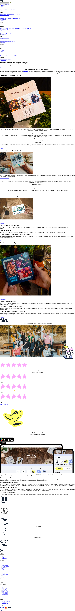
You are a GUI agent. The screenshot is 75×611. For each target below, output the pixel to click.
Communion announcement (27, 55)
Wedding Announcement (6, 595)
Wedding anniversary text (4, 29)
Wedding (2, 20)
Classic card (4, 589)
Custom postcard (2, 9)
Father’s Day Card (5, 592)
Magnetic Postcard (14, 9)
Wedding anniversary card (4, 24)
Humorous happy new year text (10, 41)
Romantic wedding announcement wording (25, 28)
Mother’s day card (3, 54)
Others (2, 51)
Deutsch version (4, 558)
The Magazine (2, 50)
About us (3, 572)
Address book (4, 563)
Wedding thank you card (22, 24)
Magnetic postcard (5, 588)
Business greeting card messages (7, 597)
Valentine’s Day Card (5, 593)
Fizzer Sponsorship (5, 574)
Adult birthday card (3, 14)
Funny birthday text (3, 18)
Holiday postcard (8, 9)
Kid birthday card (17, 14)
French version (4, 556)
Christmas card (6, 38)
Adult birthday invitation (10, 14)
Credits (7, 4)
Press (3, 569)
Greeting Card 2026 (5, 594)
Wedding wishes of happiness (13, 24)
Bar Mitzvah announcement (18, 55)
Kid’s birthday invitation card (4, 15)
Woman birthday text (16, 18)
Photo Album (3, 42)
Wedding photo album (29, 24)
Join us (3, 575)
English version (4, 557)
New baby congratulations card (5, 33)
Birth (1, 30)
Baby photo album (3, 46)
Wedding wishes (4, 602)
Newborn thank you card (14, 33)
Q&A (3, 568)
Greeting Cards (3, 34)
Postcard (2, 6)
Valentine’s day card (3, 55)
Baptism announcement (10, 55)
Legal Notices (4, 567)
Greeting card (2, 38)
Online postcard (4, 587)
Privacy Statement (5, 565)
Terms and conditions (5, 566)
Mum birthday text (3, 19)
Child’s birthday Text (9, 18)
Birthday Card (4, 590)
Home (1, 67)
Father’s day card (8, 54)
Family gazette (3, 5)
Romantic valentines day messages (5, 59)
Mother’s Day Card (5, 591)
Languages (2, 553)
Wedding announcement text (4, 28)
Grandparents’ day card (15, 54)
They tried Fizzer (3, 60)
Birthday (2, 10)
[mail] (2, 552)
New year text (2, 41)
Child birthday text (5, 603)
